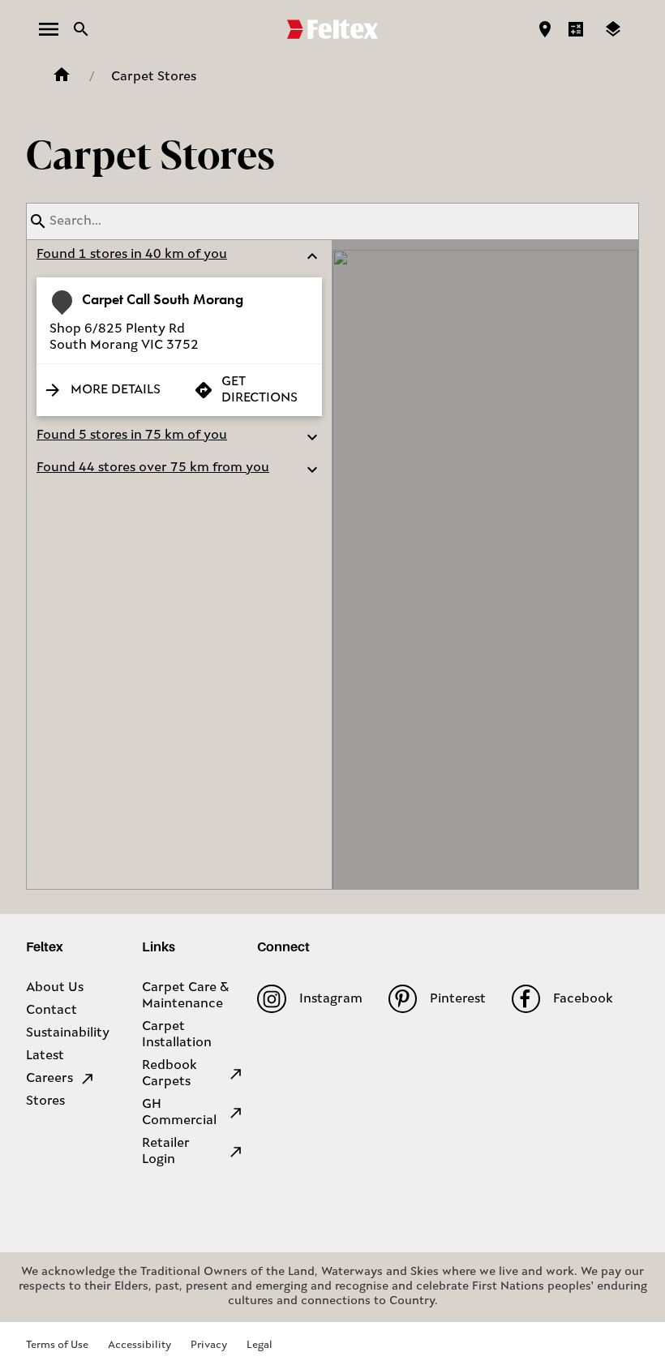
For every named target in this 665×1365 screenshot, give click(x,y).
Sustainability (67, 1033)
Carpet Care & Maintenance (185, 996)
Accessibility (139, 1345)
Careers (49, 1078)
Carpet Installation (177, 1035)
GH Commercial (179, 1112)
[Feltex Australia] (332, 29)
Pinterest (458, 999)
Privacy (209, 1345)
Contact (51, 1010)
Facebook (583, 999)
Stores (45, 1101)
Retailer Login (166, 1151)
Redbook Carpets (169, 1073)
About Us (55, 987)
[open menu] (48, 29)
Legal (259, 1345)
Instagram (330, 999)
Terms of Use (57, 1345)
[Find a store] (545, 29)
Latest (45, 1056)
